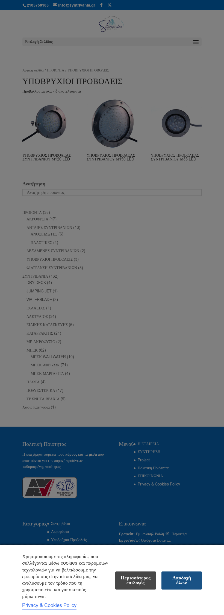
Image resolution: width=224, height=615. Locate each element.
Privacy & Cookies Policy (49, 605)
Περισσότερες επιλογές (136, 580)
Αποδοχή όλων (181, 580)
